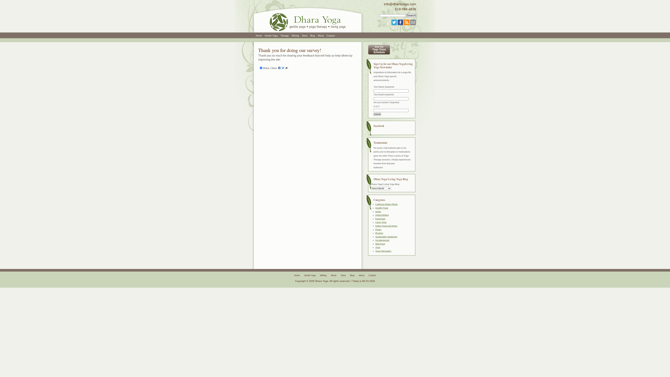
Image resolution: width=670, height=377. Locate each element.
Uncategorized (382, 240)
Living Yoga (380, 222)
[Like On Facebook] (400, 22)
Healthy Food (381, 208)
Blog (312, 35)
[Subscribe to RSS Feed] (407, 22)
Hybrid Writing (382, 215)
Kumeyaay (380, 219)
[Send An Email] (413, 22)
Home (259, 35)
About (321, 35)
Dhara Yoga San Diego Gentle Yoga (308, 16)
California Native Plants (386, 204)
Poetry (378, 229)
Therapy (284, 35)
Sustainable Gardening (386, 237)
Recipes (379, 233)
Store (304, 35)
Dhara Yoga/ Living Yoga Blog (385, 184)
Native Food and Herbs (386, 226)
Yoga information (383, 251)
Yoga (377, 247)
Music (334, 275)
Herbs (378, 211)
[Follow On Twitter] (394, 22)
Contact (331, 35)
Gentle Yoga (271, 35)
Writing (295, 35)
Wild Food (380, 244)
